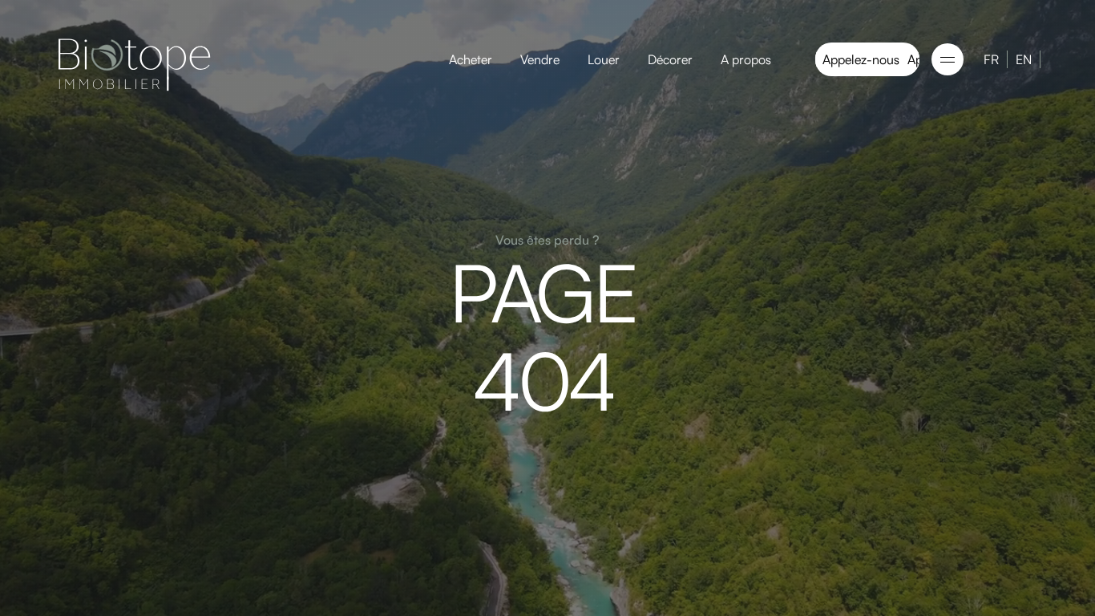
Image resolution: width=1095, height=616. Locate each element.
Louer (604, 59)
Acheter (470, 59)
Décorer (670, 59)
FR (991, 59)
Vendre (540, 59)
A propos (746, 59)
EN (1024, 59)
